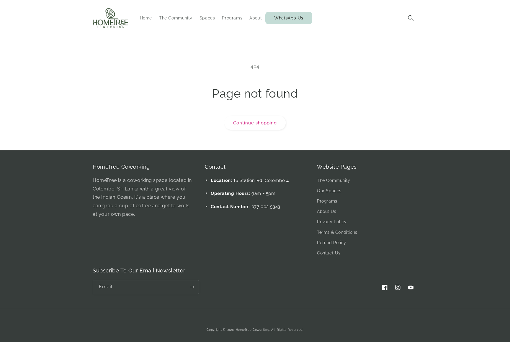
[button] (410, 17)
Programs (327, 201)
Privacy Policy (331, 221)
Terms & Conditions (337, 232)
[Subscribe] (192, 287)
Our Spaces (329, 190)
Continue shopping (255, 123)
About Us (326, 211)
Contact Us (329, 253)
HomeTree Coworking (252, 329)
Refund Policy (331, 242)
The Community (333, 180)
